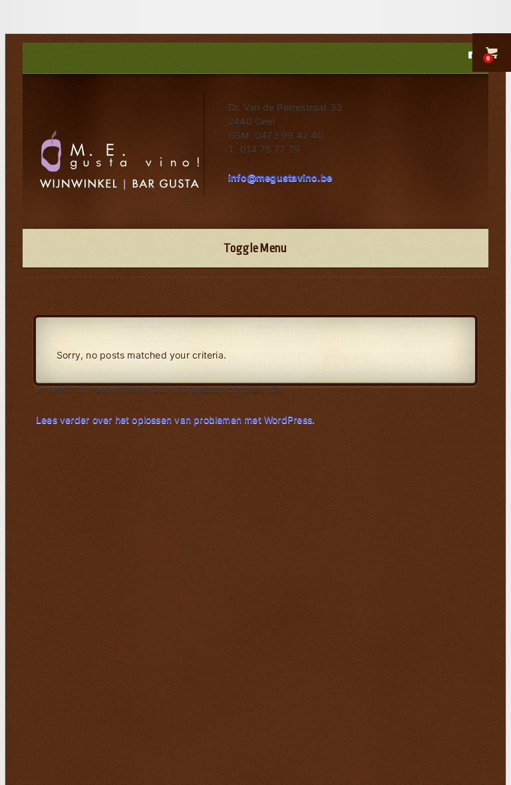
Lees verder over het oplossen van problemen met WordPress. (175, 419)
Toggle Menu (255, 248)
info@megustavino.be (280, 177)
